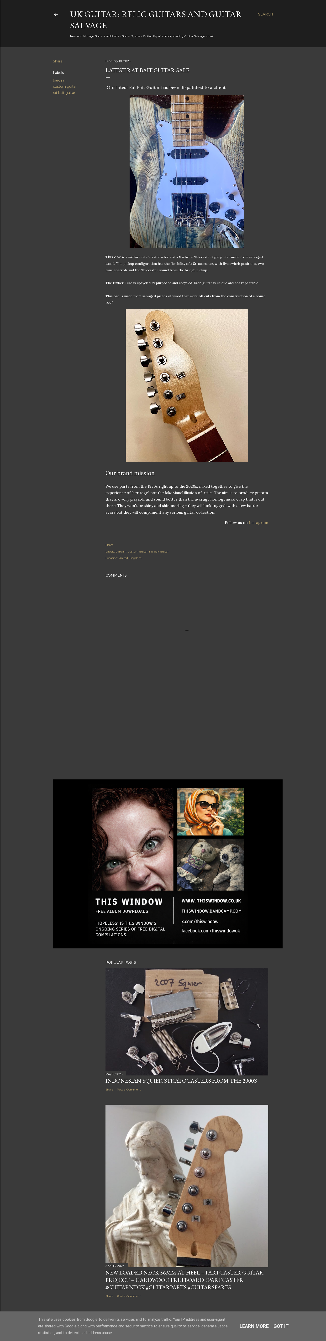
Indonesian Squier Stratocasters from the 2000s (181, 1080)
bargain (59, 80)
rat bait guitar (64, 93)
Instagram (258, 522)
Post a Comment (129, 1089)
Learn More (254, 1326)
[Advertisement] (186, 734)
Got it (281, 1326)
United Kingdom (130, 558)
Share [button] (58, 61)
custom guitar (65, 86)
